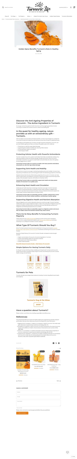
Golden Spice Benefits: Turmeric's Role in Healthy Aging (30, 19)
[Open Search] (3, 7)
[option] (22, 363)
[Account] (71, 7)
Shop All (7, 16)
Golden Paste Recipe (55, 16)
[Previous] (58, 348)
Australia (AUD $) (63, 7)
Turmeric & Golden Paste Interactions (12, 19)
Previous (20, 380)
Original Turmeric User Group (41, 16)
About (28, 16)
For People (21, 16)
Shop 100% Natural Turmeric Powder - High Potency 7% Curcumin (33, 243)
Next (58, 380)
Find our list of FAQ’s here (46, 220)
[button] (67, 452)
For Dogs (13, 16)
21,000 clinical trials (31, 218)
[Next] (60, 348)
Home (3, 19)
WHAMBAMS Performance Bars (38, 364)
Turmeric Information (67, 16)
